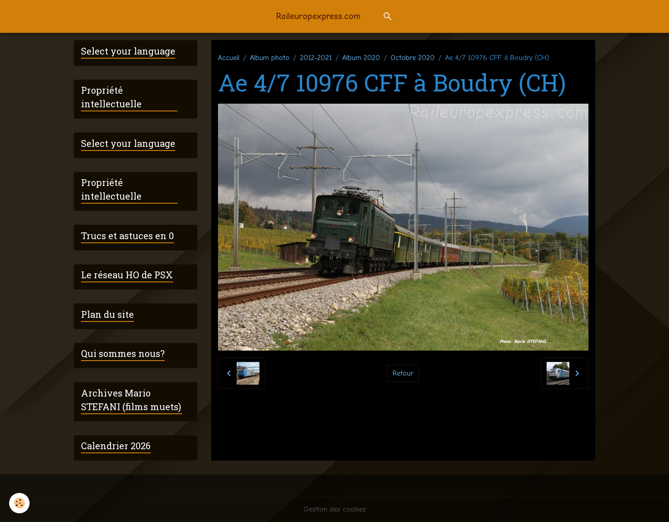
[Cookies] (19, 503)
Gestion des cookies (335, 509)
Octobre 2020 (412, 58)
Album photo (269, 58)
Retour (403, 373)
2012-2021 (316, 58)
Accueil (228, 58)
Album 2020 (361, 58)
